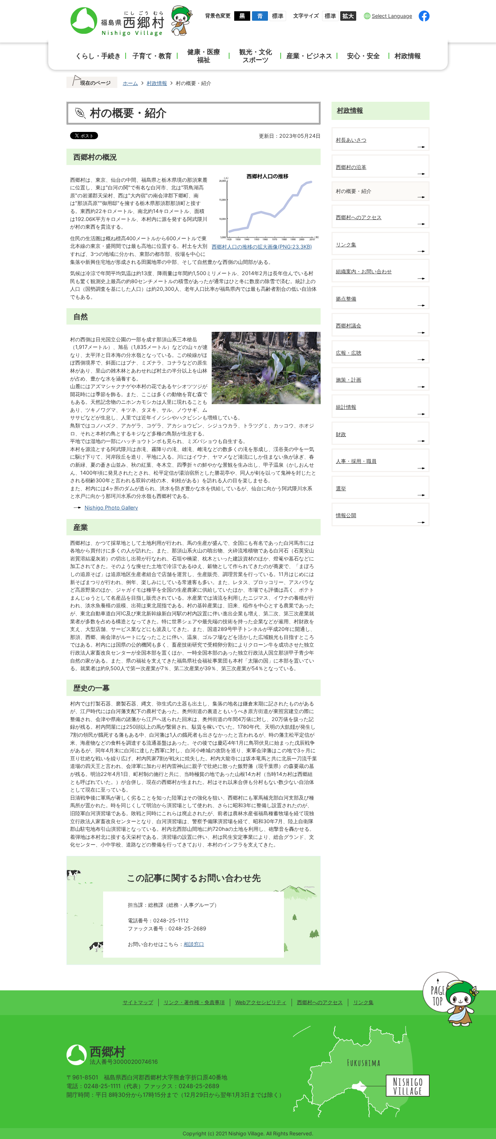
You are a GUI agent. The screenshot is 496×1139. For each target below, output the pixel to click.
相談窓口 (194, 944)
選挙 (341, 488)
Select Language (392, 16)
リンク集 (346, 244)
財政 (341, 434)
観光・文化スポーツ (255, 56)
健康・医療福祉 (203, 56)
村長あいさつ (351, 140)
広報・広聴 (348, 353)
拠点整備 (346, 298)
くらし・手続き (98, 56)
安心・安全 (363, 56)
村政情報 (408, 56)
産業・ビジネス (309, 56)
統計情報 (346, 407)
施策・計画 (348, 380)
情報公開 (346, 515)
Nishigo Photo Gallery (111, 507)
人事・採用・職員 (356, 461)
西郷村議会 (348, 325)
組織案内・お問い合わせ (364, 271)
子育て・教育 (152, 56)
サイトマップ (138, 1002)
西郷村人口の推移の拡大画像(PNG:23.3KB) (262, 247)
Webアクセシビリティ (260, 1002)
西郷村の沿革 (351, 167)
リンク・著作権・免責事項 (194, 1002)
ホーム (130, 83)
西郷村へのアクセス (359, 217)
